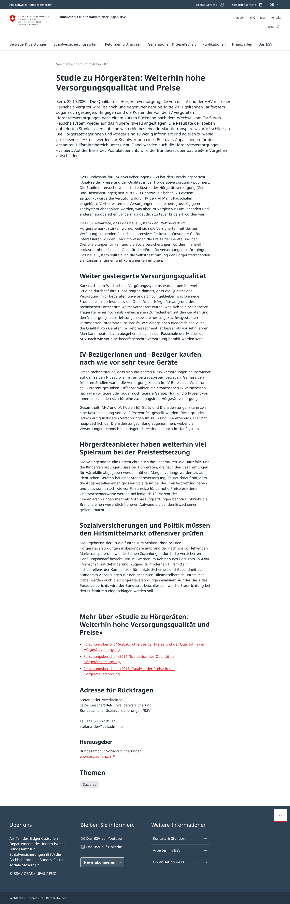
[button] (28, 44)
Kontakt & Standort (169, 838)
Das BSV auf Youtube (104, 838)
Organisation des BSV (171, 862)
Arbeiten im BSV (167, 850)
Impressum (35, 898)
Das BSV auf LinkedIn (104, 846)
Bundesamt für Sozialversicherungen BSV (93, 17)
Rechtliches (17, 898)
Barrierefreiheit (56, 898)
